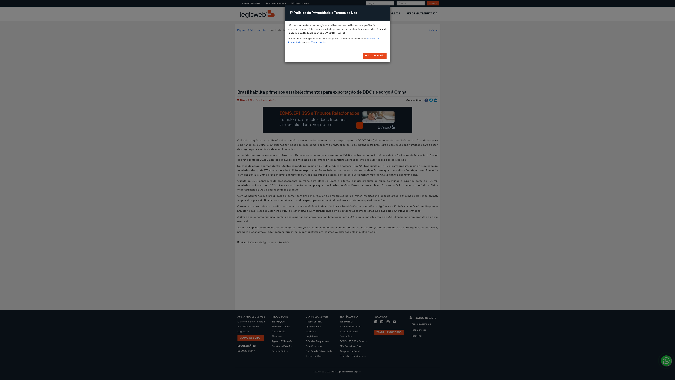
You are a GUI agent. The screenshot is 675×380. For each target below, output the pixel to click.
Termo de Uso (319, 42)
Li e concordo (375, 55)
